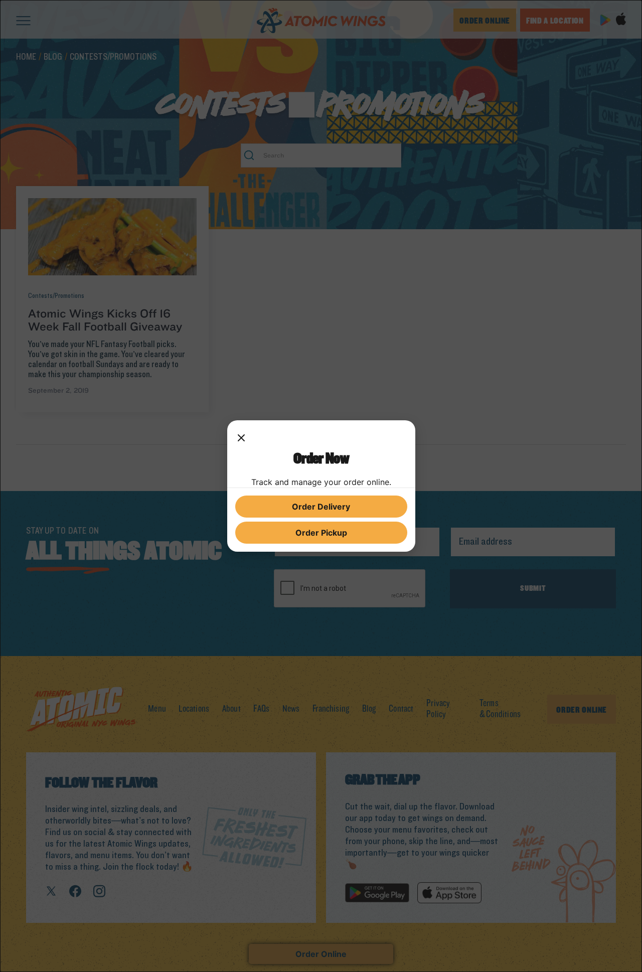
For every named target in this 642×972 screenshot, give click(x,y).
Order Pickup (321, 533)
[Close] (241, 438)
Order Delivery (321, 507)
